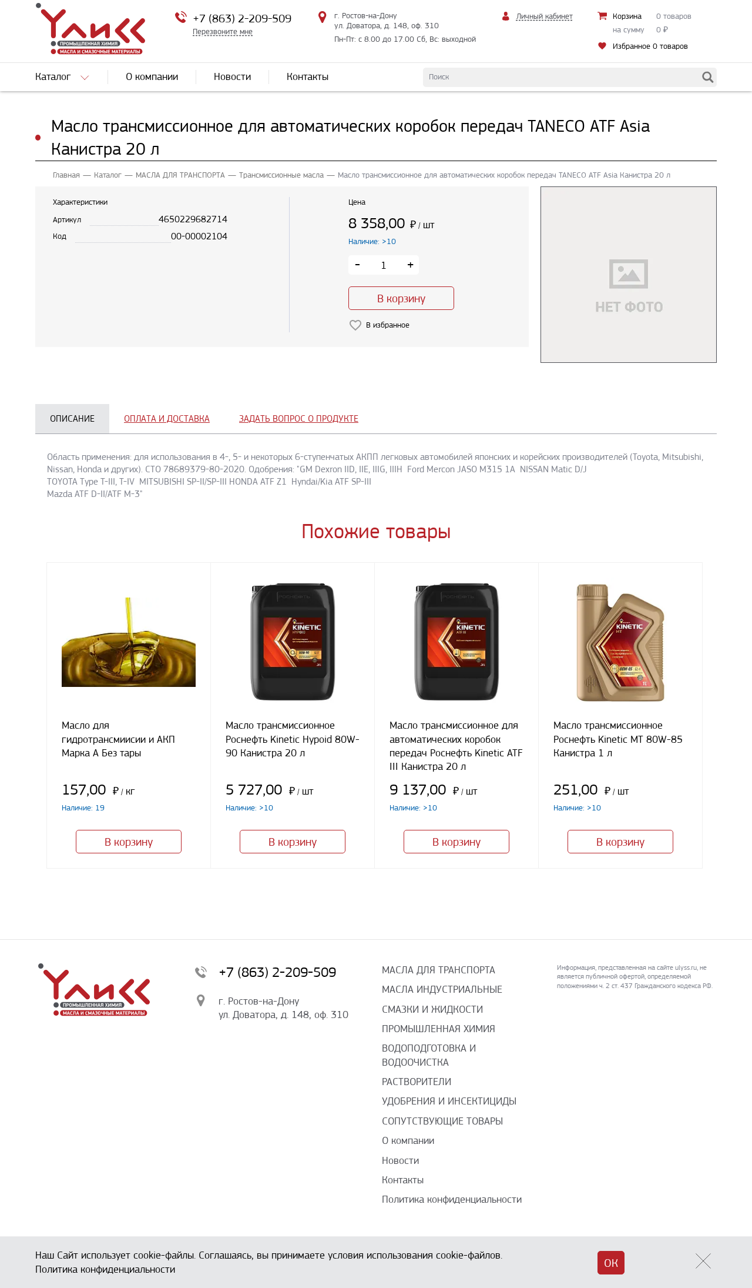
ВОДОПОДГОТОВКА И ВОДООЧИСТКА (429, 1054)
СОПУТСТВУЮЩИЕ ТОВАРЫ (442, 1121)
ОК (611, 1263)
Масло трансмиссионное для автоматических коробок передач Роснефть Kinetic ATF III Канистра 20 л (456, 745)
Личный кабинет (544, 16)
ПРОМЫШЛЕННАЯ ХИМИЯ (438, 1029)
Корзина (627, 16)
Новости (400, 1160)
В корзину (401, 298)
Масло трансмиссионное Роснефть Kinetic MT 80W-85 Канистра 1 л (618, 739)
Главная (66, 175)
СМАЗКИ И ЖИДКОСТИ (432, 1009)
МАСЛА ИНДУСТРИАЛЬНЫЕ (442, 989)
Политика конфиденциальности (452, 1199)
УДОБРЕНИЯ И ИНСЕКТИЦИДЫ (449, 1101)
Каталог (108, 175)
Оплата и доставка (167, 418)
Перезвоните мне (223, 31)
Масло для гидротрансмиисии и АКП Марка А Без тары (118, 739)
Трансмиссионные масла (281, 175)
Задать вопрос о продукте (298, 418)
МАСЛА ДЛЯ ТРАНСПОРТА (180, 175)
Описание (72, 418)
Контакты (403, 1180)
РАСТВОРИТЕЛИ (416, 1081)
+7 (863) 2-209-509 (242, 18)
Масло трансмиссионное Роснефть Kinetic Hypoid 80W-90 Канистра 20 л (293, 739)
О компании (408, 1140)
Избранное (650, 46)
